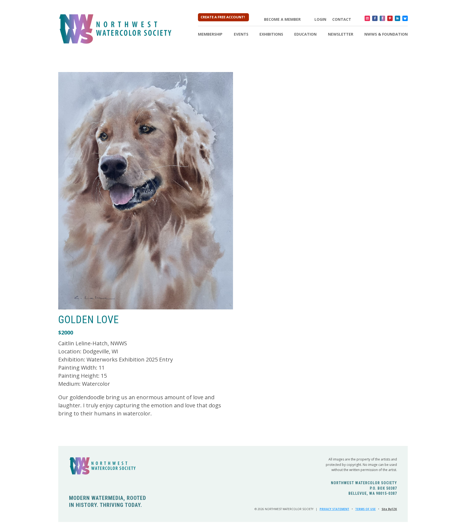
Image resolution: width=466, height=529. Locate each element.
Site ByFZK (389, 509)
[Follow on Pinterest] (390, 18)
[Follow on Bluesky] (405, 18)
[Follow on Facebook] (375, 18)
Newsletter (340, 34)
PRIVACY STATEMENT (334, 509)
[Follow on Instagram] (367, 18)
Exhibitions (271, 34)
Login (320, 19)
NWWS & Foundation (386, 34)
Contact (341, 19)
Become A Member (282, 19)
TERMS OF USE (365, 509)
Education (305, 34)
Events (241, 34)
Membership (210, 34)
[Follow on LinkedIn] (397, 18)
